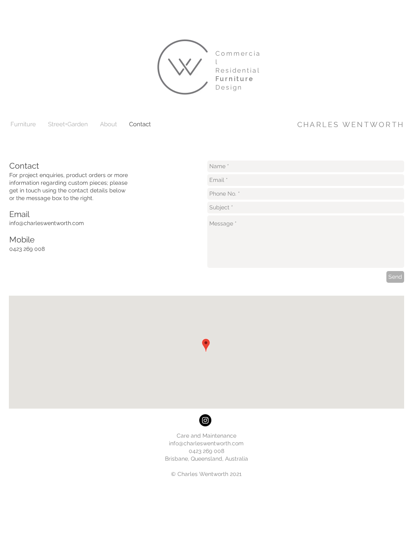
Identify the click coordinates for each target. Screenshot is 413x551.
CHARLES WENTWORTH (350, 124)
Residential (237, 70)
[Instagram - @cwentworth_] (205, 420)
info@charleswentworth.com (46, 223)
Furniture (234, 79)
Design (228, 87)
